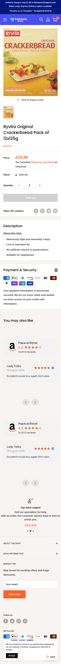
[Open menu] (5, 19)
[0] (55, 20)
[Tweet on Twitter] (48, 211)
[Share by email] (55, 211)
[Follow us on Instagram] (18, 621)
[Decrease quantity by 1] (19, 185)
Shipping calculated (42, 162)
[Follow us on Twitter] (12, 621)
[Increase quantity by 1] (39, 185)
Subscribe (14, 594)
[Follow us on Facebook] (5, 621)
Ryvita (7, 146)
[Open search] (41, 19)
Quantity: (8, 185)
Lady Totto (14, 366)
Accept (12, 655)
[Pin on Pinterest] (42, 211)
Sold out (31, 197)
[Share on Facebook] (36, 211)
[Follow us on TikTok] (25, 621)
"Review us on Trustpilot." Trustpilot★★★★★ (30, 11)
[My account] (48, 19)
